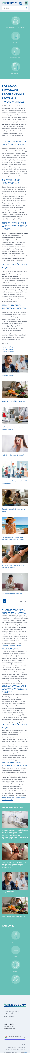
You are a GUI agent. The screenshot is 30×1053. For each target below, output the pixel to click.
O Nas (23, 1045)
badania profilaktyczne (9, 347)
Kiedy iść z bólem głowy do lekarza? (13, 455)
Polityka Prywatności (12, 1050)
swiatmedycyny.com (9, 1028)
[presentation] (15, 363)
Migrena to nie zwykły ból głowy (12, 593)
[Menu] (26, 3)
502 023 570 (10, 1024)
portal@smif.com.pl (9, 1026)
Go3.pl (26, 1052)
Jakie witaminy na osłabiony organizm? (13, 401)
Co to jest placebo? (8, 375)
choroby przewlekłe (8, 351)
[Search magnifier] (26, 8)
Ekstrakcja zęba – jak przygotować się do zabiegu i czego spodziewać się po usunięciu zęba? (14, 864)
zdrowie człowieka (8, 349)
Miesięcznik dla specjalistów (16, 1047)
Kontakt (22, 1050)
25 (21, 601)
